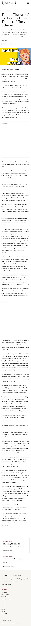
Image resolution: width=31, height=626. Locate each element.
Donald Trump (5, 43)
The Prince (4, 592)
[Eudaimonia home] (9, 3)
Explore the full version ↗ (9, 566)
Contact (3, 611)
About (3, 609)
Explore (3, 607)
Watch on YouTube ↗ (6, 584)
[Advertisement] (15, 140)
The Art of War (5, 594)
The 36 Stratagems (6, 597)
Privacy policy (5, 613)
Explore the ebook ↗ (8, 550)
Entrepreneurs (13, 43)
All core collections (6, 599)
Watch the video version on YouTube (11, 69)
